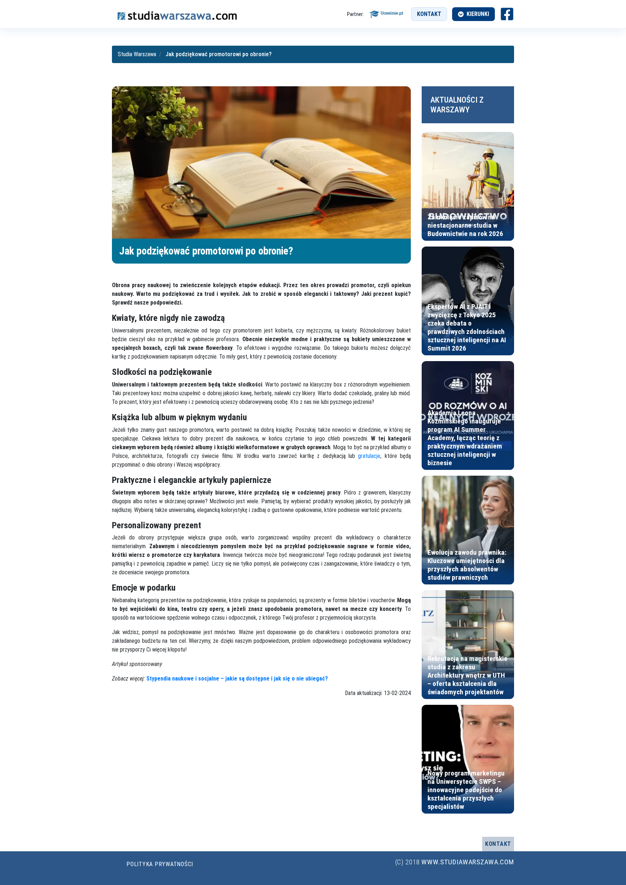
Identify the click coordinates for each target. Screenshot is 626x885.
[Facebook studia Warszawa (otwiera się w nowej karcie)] (507, 14)
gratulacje (369, 455)
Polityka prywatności (159, 864)
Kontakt (429, 14)
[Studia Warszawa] (177, 14)
